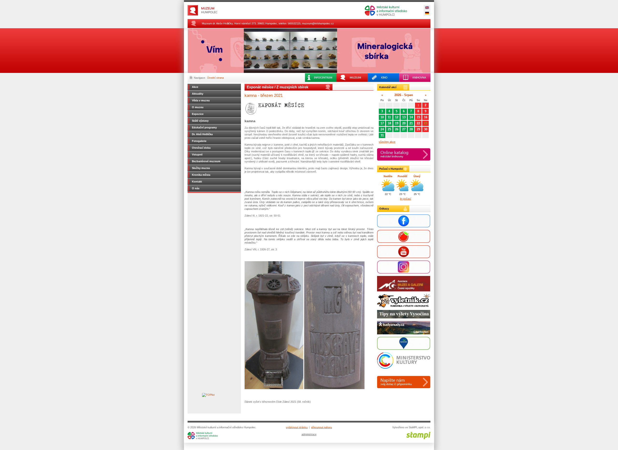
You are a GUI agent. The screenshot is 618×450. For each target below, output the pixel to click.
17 (382, 123)
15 (418, 117)
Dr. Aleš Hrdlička (202, 134)
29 (418, 129)
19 (396, 123)
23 (425, 123)
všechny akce (387, 141)
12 (396, 117)
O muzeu (198, 107)
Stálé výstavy (200, 120)
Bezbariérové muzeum (206, 161)
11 (389, 117)
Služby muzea (201, 168)
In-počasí (405, 198)
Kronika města (201, 174)
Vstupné (197, 154)
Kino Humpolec (383, 77)
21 (411, 123)
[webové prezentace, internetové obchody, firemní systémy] (418, 438)
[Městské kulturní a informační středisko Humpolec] (203, 438)
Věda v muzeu (201, 100)
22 (418, 123)
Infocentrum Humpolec (320, 77)
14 (411, 117)
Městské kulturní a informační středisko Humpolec (386, 11)
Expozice (198, 113)
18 (389, 123)
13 (404, 117)
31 (382, 135)
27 (404, 129)
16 (425, 117)
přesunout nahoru (321, 427)
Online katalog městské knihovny (403, 154)
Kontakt (197, 181)
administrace (309, 434)
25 (389, 129)
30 (425, 129)
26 (396, 129)
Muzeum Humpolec (212, 10)
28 (411, 129)
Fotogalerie (199, 141)
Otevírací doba (201, 147)
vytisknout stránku (297, 427)
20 (404, 123)
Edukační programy (204, 127)
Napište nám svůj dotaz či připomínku (403, 382)
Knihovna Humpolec (414, 77)
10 (382, 117)
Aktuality (197, 93)
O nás (195, 188)
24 (382, 129)
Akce (195, 86)
